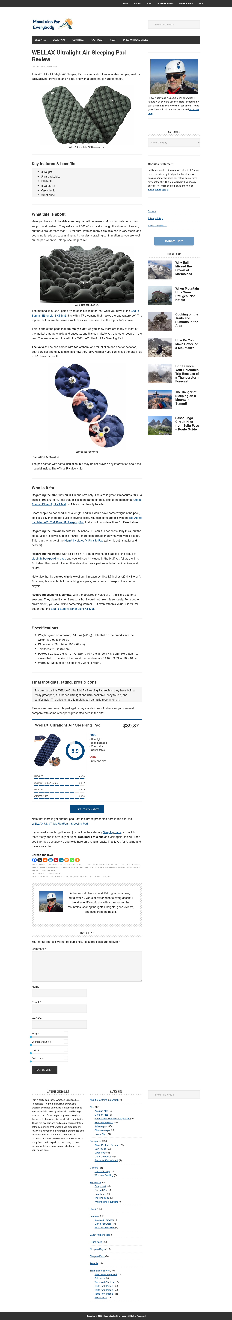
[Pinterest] (56, 860)
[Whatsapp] (72, 860)
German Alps (101, 1114)
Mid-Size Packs (103, 1156)
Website (37, 1018)
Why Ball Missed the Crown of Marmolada (183, 268)
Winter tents (101, 1297)
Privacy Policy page (158, 189)
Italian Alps (100, 1126)
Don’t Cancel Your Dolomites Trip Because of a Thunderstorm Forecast (187, 373)
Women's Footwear (105, 1227)
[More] (77, 860)
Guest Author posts (100, 1234)
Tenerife (94, 1263)
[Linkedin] (50, 860)
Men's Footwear (103, 1223)
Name (36, 986)
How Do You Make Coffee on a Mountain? (187, 344)
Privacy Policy (155, 218)
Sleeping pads (112, 832)
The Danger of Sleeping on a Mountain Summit (185, 398)
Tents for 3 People (104, 1289)
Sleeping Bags (97, 1249)
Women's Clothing (104, 1175)
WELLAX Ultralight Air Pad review (92, 876)
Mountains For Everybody (53, 24)
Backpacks (95, 1141)
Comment (39, 949)
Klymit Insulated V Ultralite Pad (83, 540)
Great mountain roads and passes (112, 1118)
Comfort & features (41, 1041)
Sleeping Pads (52, 873)
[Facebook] (34, 860)
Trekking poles (102, 1197)
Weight (35, 1033)
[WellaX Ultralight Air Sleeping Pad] (47, 750)
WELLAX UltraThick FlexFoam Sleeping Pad (60, 823)
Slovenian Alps (102, 1130)
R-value (35, 1049)
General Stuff (101, 1190)
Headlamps (100, 1194)
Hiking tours (96, 1241)
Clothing (94, 1167)
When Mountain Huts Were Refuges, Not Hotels (187, 294)
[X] (39, 860)
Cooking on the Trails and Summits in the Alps (186, 320)
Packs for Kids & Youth (106, 1160)
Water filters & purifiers (106, 1201)
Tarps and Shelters (104, 1282)
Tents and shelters (99, 1270)
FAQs (93, 1208)
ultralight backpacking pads (49, 558)
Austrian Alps (101, 1110)
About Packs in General (107, 1145)
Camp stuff (100, 1186)
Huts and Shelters (104, 1122)
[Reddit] (45, 860)
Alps (92, 1106)
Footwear (94, 1215)
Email (36, 1002)
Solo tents (100, 1278)
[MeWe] (61, 860)
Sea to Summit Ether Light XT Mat (72, 608)
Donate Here (174, 241)
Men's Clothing (102, 1171)
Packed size (38, 1058)
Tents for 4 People (104, 1293)
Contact (152, 211)
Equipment (95, 1182)
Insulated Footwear (104, 1219)
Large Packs (101, 1152)
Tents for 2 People (104, 1285)
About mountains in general (104, 1099)
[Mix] (66, 860)
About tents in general (106, 1274)
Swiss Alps (100, 1133)
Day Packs (100, 1148)
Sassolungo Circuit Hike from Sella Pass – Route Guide (187, 423)
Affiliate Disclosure (157, 225)
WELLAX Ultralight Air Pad (59, 876)
